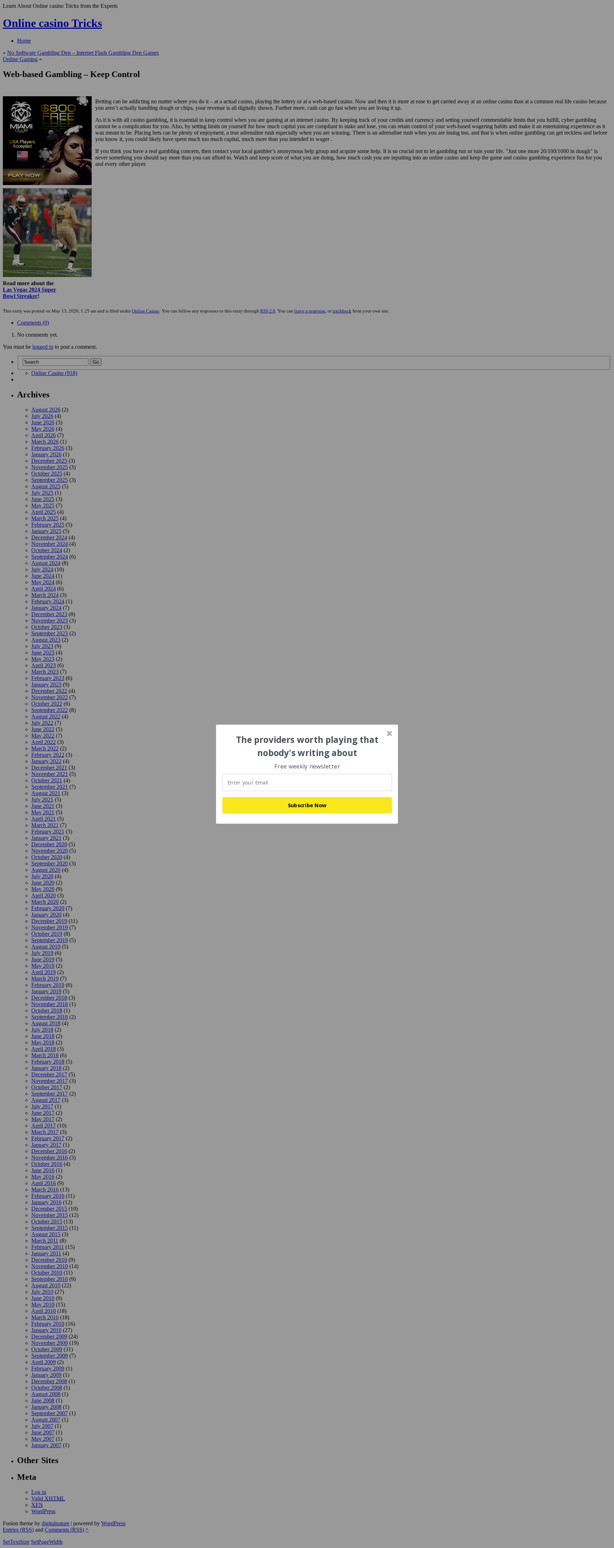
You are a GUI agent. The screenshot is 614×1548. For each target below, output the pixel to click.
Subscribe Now (307, 805)
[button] (307, 746)
